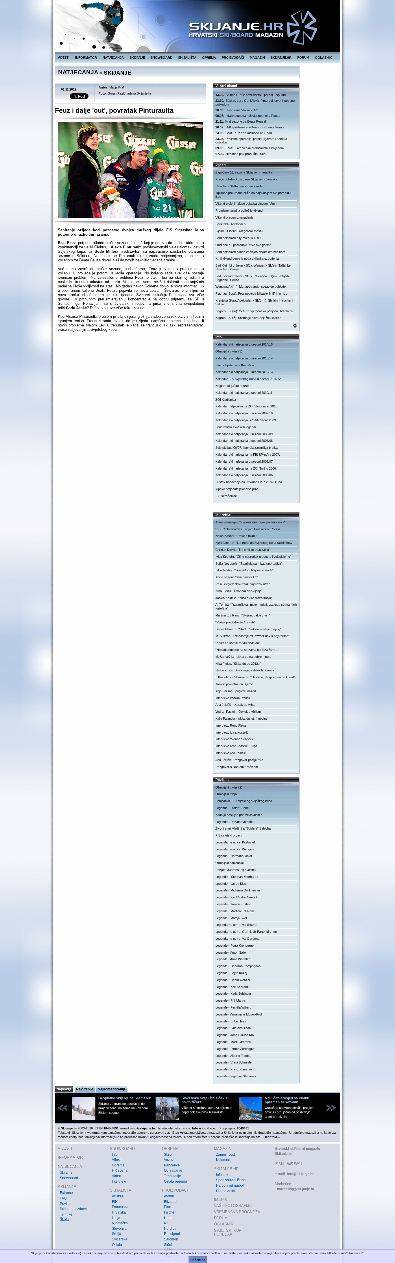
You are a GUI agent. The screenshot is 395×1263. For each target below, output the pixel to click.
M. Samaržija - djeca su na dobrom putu (243, 656)
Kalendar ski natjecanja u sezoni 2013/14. (244, 358)
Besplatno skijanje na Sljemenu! (124, 1098)
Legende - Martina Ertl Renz (235, 911)
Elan (167, 1207)
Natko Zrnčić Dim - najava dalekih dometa (244, 670)
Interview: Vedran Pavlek (232, 698)
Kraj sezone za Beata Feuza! (240, 121)
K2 (166, 1223)
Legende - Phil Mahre (230, 1000)
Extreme (66, 1193)
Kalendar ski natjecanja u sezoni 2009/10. (244, 413)
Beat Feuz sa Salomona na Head (243, 133)
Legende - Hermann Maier (233, 856)
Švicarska (119, 1239)
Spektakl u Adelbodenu (231, 224)
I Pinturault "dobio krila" (236, 110)
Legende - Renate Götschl (233, 821)
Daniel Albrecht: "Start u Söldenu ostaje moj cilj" (248, 629)
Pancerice (172, 1165)
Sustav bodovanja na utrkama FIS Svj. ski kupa (248, 482)
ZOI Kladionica (225, 399)
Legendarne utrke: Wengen (234, 849)
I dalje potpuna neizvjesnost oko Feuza (247, 115)
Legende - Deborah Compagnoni (238, 966)
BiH (115, 1202)
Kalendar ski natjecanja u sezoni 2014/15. (244, 344)
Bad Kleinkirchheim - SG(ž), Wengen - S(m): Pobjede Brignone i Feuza (252, 278)
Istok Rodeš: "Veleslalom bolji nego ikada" (244, 570)
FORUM (303, 57)
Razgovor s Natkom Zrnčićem (236, 767)
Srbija (116, 1234)
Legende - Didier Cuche (232, 808)
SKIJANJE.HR (281, 57)
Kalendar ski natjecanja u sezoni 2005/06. (244, 475)
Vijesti (116, 1160)
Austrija (118, 1196)
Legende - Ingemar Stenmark (235, 1076)
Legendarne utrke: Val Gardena (237, 938)
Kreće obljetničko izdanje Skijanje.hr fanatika (246, 179)
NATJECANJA (113, 57)
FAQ (63, 1198)
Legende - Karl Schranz (232, 987)
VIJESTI (63, 57)
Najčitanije (84, 1089)
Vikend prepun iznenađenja (234, 217)
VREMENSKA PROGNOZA (237, 1212)
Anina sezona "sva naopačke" (236, 577)
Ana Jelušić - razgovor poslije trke (239, 760)
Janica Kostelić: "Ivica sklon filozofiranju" (243, 598)
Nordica (170, 1229)
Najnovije (64, 1089)
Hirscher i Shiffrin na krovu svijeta (239, 186)
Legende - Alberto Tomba (232, 1055)
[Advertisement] (131, 392)
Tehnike (66, 1214)
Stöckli (169, 1245)
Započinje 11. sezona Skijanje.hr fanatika (243, 172)
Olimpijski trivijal (226, 794)
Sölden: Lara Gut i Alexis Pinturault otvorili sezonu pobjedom (255, 102)
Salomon (171, 1239)
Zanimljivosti (226, 1155)
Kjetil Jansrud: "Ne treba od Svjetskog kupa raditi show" (254, 542)
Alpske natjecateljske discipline (237, 489)
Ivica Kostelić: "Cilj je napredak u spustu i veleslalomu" (253, 556)
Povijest (66, 1204)
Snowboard (69, 1178)
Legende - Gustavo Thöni (233, 1028)
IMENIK (220, 1199)
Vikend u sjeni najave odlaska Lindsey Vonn (245, 203)
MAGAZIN (257, 57)
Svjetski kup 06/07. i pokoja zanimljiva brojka (246, 447)
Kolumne (223, 1160)
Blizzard (170, 1202)
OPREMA (209, 57)
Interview (119, 1181)
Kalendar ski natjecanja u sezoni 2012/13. (244, 372)
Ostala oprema (175, 1181)
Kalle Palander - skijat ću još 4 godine (241, 718)
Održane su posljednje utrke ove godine (243, 245)
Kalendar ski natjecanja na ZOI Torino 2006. (246, 468)
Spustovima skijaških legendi (235, 427)
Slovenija (119, 1229)
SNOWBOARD (161, 57)
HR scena (120, 1170)
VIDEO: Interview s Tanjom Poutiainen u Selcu (247, 529)
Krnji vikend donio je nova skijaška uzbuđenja (247, 258)
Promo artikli (226, 1191)
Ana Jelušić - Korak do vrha (234, 704)
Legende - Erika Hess (230, 1021)
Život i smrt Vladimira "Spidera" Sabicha (243, 828)
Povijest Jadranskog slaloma (235, 869)
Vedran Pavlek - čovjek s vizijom (238, 711)
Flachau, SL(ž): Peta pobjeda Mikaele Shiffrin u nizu (251, 293)
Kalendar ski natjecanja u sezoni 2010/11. (244, 392)
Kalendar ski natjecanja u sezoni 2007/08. (244, 440)
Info (115, 1155)
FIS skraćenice (226, 496)
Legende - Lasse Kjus (230, 883)
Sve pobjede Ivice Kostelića (234, 365)
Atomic (169, 1196)
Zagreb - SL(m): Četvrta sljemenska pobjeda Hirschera (254, 311)
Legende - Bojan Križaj (231, 973)
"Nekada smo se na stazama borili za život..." (247, 649)
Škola (64, 1220)
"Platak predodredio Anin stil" (235, 622)
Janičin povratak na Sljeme (234, 684)
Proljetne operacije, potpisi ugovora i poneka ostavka (251, 140)
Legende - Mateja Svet (231, 918)
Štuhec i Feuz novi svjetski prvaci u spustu (250, 95)
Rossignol (172, 1234)
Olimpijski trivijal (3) (228, 351)
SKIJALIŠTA (187, 57)
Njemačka (120, 1223)
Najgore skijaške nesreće (233, 385)
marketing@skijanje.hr (295, 1189)
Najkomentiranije (112, 1089)
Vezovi (169, 1160)
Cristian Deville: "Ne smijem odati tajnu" (242, 549)
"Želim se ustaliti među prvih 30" (237, 643)
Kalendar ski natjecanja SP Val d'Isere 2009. (246, 420)
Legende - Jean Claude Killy (234, 1035)
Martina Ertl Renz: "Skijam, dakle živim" (242, 615)
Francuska (120, 1207)
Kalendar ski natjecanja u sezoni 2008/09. (244, 434)
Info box (222, 1175)
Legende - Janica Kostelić (233, 904)
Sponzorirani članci (231, 1180)
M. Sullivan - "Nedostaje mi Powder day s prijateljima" (252, 636)
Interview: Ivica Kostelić (231, 732)
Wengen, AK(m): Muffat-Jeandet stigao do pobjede (250, 286)
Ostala (117, 1245)
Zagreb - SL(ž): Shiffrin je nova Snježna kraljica (248, 318)
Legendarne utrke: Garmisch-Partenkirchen (246, 931)
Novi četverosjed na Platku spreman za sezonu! (287, 1100)
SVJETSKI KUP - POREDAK (229, 1232)
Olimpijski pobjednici (229, 863)
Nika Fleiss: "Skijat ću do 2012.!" (238, 663)
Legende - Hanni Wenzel (232, 980)
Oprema (118, 1165)
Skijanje (66, 1172)
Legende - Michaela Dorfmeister (237, 890)
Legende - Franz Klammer (233, 1069)
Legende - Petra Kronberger (235, 945)
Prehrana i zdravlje (75, 1209)
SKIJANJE (137, 57)
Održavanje (173, 1170)
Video (116, 1176)
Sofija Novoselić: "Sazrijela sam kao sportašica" (248, 563)
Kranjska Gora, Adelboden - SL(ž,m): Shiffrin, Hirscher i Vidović (254, 302)
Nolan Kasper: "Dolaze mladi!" (236, 536)
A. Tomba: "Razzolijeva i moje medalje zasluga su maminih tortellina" (256, 606)
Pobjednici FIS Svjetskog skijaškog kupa (243, 801)
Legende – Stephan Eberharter (237, 876)
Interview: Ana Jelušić (230, 753)
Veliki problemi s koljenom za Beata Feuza (249, 127)
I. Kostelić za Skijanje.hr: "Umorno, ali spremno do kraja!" (255, 677)
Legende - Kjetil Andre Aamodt (236, 897)
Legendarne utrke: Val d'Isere (235, 924)
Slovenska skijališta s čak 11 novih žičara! (205, 1100)
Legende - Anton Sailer (231, 952)
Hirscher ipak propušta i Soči (240, 154)
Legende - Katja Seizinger (233, 993)
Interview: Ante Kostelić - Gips (236, 746)
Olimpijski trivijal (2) (228, 787)
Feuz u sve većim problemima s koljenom (249, 148)
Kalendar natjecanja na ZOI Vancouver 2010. (246, 406)
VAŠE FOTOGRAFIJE (233, 1205)
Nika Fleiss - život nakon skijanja (238, 591)
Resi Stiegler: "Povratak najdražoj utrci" (242, 584)
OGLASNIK (323, 57)
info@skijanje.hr (300, 1174)
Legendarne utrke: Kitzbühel (235, 842)
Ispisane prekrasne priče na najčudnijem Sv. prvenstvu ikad (253, 194)
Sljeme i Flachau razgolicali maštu (239, 231)
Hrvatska (119, 1212)
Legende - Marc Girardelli (233, 1042)
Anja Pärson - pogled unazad (235, 691)
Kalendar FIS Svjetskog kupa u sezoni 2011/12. (248, 379)
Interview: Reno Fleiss (231, 725)
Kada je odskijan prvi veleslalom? (238, 815)
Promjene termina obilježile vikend (239, 210)
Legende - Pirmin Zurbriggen (235, 1048)
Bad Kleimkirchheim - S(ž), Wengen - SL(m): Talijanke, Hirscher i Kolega (253, 267)
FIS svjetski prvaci (228, 835)
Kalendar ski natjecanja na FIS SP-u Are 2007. (247, 454)
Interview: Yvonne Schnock (234, 739)
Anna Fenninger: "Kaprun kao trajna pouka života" (250, 522)
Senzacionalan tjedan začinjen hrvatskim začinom (250, 252)
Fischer (170, 1212)
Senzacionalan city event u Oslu (238, 238)
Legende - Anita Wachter (232, 959)
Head (168, 1218)
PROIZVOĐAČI (233, 57)
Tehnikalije (172, 1176)
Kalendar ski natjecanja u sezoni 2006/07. (244, 461)
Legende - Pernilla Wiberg (233, 1007)
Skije (168, 1155)
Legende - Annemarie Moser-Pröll (238, 1014)
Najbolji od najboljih (232, 1185)
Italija (116, 1218)
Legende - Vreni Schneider (234, 1062)
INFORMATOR (86, 57)
